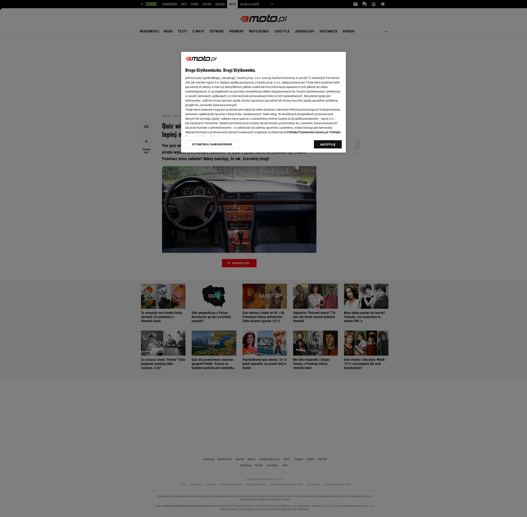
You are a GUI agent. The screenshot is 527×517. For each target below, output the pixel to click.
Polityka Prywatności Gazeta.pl (307, 132)
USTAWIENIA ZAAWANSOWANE (212, 144)
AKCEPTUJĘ (328, 144)
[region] (263, 102)
